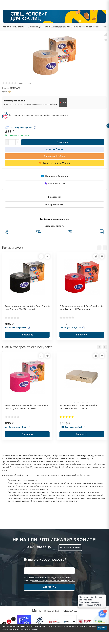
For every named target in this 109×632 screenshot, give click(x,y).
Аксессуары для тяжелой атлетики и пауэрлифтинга (75, 27)
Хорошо (101, 628)
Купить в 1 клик (54, 149)
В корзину (62, 142)
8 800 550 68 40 (39, 547)
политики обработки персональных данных (53, 581)
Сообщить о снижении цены (54, 219)
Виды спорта (18, 27)
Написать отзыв (25, 83)
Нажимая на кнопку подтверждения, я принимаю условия (49, 579)
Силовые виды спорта (38, 27)
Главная (5, 27)
